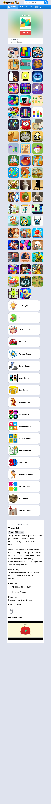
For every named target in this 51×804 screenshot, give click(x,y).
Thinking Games (22, 524)
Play (25, 32)
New (21, 7)
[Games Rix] (11, 2)
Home (13, 7)
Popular (28, 7)
